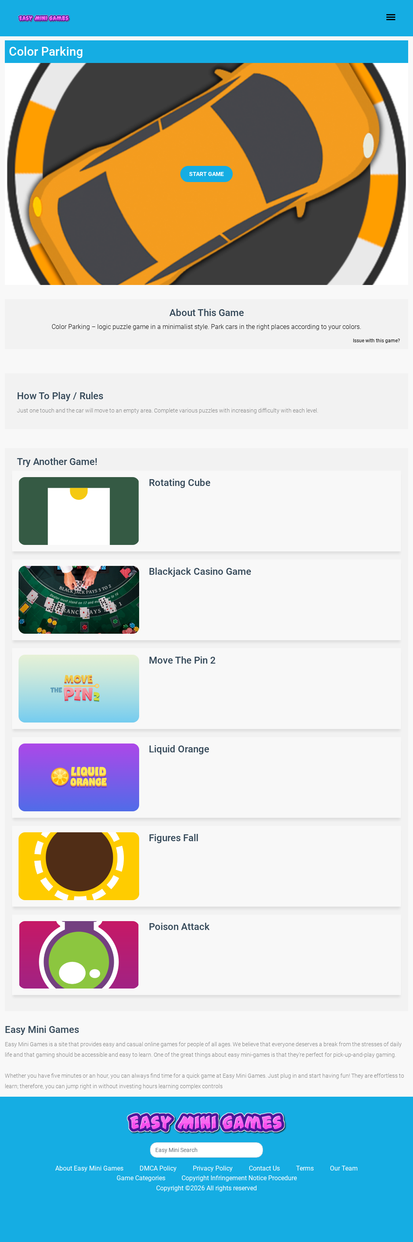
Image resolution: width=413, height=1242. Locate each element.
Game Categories (141, 1178)
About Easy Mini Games (89, 1168)
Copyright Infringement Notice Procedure (239, 1178)
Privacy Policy (213, 1168)
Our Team (344, 1168)
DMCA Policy (158, 1168)
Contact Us (264, 1168)
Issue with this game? (376, 340)
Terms (305, 1168)
